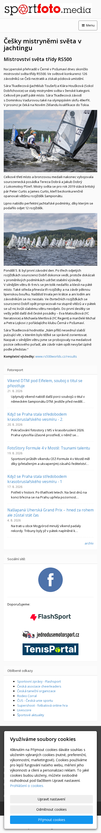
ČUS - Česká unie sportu (35, 700)
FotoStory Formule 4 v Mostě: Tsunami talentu (48, 448)
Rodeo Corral (27, 696)
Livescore (24, 710)
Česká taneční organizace (36, 691)
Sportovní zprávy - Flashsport (39, 681)
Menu (90, 25)
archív (89, 543)
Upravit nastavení (51, 799)
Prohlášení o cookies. (27, 785)
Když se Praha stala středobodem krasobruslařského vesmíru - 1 (37, 479)
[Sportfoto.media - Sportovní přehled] (50, 9)
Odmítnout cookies (51, 809)
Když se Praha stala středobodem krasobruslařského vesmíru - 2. (37, 416)
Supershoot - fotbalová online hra (42, 705)
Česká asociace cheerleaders (39, 686)
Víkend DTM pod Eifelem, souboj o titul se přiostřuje (44, 383)
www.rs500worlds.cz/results (56, 356)
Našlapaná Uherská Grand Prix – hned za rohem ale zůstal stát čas (50, 512)
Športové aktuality (30, 715)
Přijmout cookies (51, 819)
